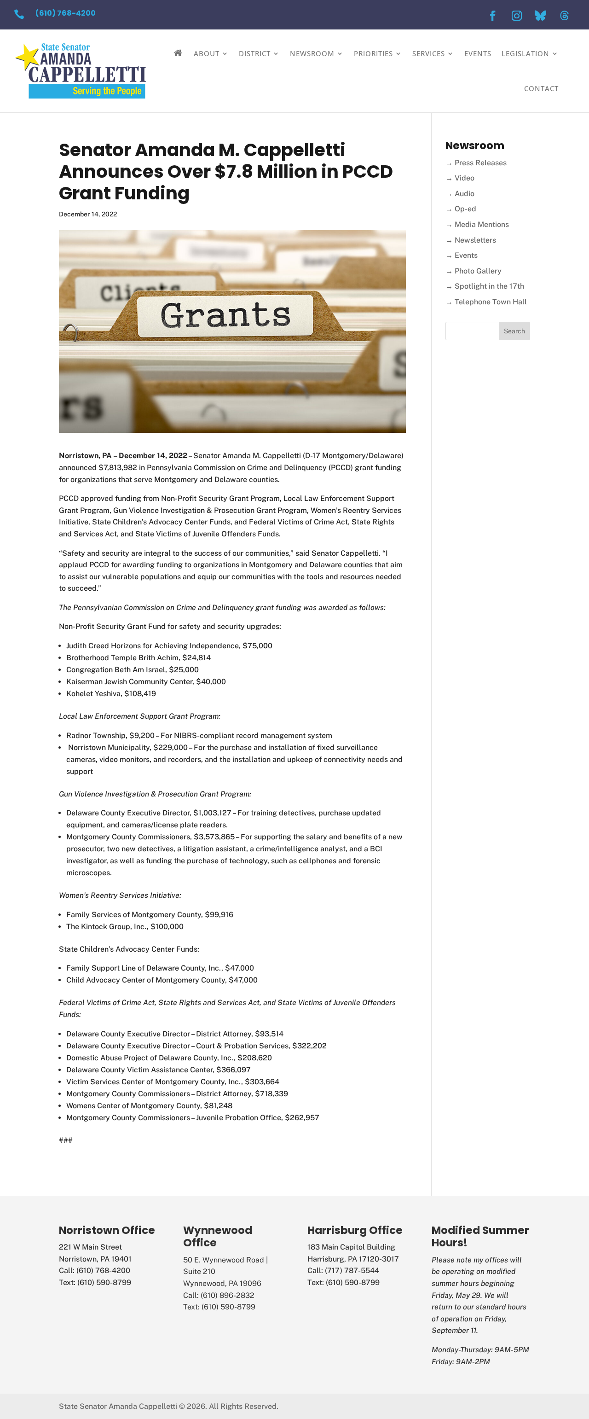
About (206, 53)
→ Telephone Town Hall (486, 301)
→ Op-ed (460, 208)
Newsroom (312, 53)
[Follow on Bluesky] (541, 16)
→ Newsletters (470, 240)
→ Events (461, 255)
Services (428, 53)
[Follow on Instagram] (517, 16)
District (255, 53)
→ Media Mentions (477, 224)
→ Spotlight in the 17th (484, 286)
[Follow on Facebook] (493, 16)
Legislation (525, 53)
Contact (541, 88)
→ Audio (459, 193)
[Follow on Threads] (564, 16)
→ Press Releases (476, 162)
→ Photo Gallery (473, 271)
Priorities (373, 53)
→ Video (459, 178)
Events (477, 53)
